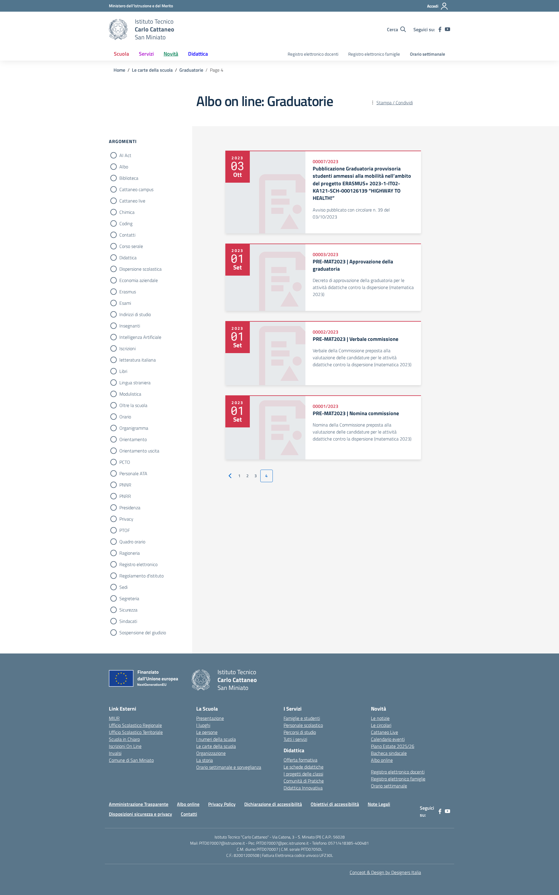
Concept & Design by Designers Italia (385, 872)
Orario (125, 416)
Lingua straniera (135, 382)
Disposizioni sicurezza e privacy (140, 814)
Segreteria (129, 598)
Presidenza (129, 507)
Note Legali (379, 804)
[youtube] (447, 29)
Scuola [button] (121, 54)
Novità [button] (171, 54)
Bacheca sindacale (389, 753)
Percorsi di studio (300, 732)
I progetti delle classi (303, 773)
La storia (204, 760)
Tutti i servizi (295, 739)
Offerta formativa (300, 759)
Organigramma (133, 427)
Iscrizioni (127, 348)
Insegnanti (129, 325)
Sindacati (128, 621)
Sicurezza (128, 609)
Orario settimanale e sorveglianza (228, 767)
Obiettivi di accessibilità (335, 804)
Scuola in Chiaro (124, 739)
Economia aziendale (138, 280)
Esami (125, 302)
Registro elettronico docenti (313, 54)
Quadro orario (132, 541)
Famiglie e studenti (302, 718)
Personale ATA (133, 473)
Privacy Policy (222, 804)
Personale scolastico (303, 725)
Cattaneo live (132, 200)
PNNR (125, 484)
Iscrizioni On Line (125, 746)
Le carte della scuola (216, 746)
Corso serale (131, 246)
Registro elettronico (138, 564)
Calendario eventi (388, 739)
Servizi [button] (146, 54)
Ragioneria (129, 552)
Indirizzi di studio (135, 314)
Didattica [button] (198, 54)
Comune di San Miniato (131, 760)
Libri (123, 371)
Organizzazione (211, 753)
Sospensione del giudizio (142, 632)
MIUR (114, 718)
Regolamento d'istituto (141, 575)
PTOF (124, 530)
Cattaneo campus (136, 189)
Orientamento (133, 439)
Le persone (206, 732)
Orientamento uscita (139, 450)
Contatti (127, 234)
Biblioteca (128, 178)
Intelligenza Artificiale (140, 337)
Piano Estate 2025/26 (392, 746)
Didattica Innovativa (303, 787)
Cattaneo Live (384, 732)
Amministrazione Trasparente (138, 804)
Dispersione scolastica (140, 268)
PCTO (124, 462)
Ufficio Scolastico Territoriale (136, 732)
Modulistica (130, 393)
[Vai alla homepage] (118, 29)
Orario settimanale (427, 54)
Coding (125, 223)
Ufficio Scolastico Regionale (135, 725)
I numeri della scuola (216, 739)
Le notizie (380, 718)
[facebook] (440, 29)
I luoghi (203, 725)
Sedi (123, 587)
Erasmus (127, 291)
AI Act (125, 155)
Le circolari (381, 725)
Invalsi (115, 753)
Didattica (128, 257)
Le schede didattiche (303, 766)
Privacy (126, 518)
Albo (123, 166)
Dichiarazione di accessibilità (273, 804)
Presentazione (210, 718)
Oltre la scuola (133, 405)
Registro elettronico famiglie (374, 54)
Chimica (127, 212)
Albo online (382, 760)
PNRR (125, 496)
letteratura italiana (137, 359)
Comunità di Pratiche (304, 780)
